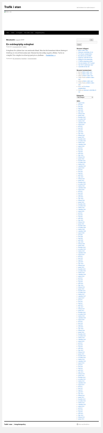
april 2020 (80, 240)
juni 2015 (80, 345)
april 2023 (80, 175)
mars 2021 (80, 220)
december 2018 (81, 269)
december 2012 (81, 399)
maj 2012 (80, 411)
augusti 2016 (81, 319)
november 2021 (82, 206)
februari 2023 (81, 178)
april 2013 (80, 392)
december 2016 (81, 312)
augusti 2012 (81, 406)
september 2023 (82, 166)
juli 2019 (80, 256)
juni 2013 (80, 388)
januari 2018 (81, 289)
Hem (7, 33)
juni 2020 (80, 236)
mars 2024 (80, 155)
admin (25, 47)
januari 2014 (81, 375)
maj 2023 (80, 173)
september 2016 (82, 318)
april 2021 (80, 218)
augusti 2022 (81, 189)
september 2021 (82, 209)
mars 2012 (80, 415)
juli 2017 (80, 299)
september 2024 (82, 144)
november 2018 (82, 271)
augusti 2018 (81, 276)
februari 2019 (81, 265)
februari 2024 (81, 157)
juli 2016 (80, 321)
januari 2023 (81, 180)
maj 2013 (80, 390)
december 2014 (81, 355)
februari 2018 (81, 287)
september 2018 (82, 274)
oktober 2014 (81, 359)
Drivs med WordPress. (84, 424)
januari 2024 (81, 159)
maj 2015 (80, 346)
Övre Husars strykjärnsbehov (85, 54)
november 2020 (82, 227)
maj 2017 (80, 303)
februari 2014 (81, 373)
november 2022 (82, 184)
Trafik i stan (12, 7)
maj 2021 (80, 216)
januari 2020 (81, 245)
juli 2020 (80, 234)
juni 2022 (80, 193)
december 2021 (81, 204)
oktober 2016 (81, 316)
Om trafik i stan (28, 33)
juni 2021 (80, 215)
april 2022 (80, 196)
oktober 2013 (81, 381)
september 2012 (82, 404)
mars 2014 (80, 372)
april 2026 (80, 110)
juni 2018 (80, 280)
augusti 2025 (81, 124)
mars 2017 (80, 307)
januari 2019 (81, 267)
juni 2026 (80, 106)
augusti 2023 (81, 168)
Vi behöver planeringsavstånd (85, 61)
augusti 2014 (81, 363)
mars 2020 (80, 242)
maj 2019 (80, 260)
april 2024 (80, 153)
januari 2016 (81, 332)
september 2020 (82, 231)
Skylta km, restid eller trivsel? (85, 57)
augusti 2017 (81, 298)
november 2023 (82, 162)
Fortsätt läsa (51, 55)
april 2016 (80, 327)
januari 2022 (81, 202)
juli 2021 (80, 213)
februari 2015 (81, 352)
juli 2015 (80, 343)
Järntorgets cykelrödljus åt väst (85, 52)
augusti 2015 (81, 341)
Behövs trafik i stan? (83, 50)
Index (12, 33)
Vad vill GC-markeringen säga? (85, 65)
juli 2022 (80, 191)
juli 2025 (80, 126)
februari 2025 (81, 135)
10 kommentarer (32, 58)
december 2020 (81, 225)
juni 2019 (80, 258)
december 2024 (81, 139)
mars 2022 (80, 198)
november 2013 (82, 379)
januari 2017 (81, 310)
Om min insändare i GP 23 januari (86, 63)
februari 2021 (81, 222)
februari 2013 (81, 395)
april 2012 (80, 413)
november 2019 (82, 249)
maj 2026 (80, 108)
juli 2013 (80, 386)
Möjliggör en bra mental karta (85, 59)
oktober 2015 (81, 337)
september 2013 (82, 383)
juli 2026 (80, 104)
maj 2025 (80, 130)
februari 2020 (81, 243)
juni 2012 (80, 410)
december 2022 (81, 182)
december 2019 (81, 247)
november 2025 (82, 119)
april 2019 (80, 262)
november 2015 (82, 336)
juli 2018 (80, 278)
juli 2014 (80, 364)
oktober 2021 (81, 207)
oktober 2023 (81, 164)
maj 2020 (80, 238)
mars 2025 (80, 133)
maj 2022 (80, 195)
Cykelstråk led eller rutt (83, 66)
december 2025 (81, 117)
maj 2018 (80, 281)
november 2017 (82, 292)
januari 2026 (81, 115)
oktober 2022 (81, 186)
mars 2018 (80, 285)
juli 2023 (80, 169)
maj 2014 (80, 368)
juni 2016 (80, 323)
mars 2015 (80, 350)
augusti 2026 (81, 103)
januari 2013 (81, 397)
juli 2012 (80, 408)
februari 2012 (81, 417)
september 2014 (82, 361)
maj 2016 (80, 325)
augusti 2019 (81, 254)
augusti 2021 (81, 211)
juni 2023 (80, 171)
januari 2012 (81, 419)
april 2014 (80, 370)
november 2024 (82, 140)
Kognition (24, 58)
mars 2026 (80, 112)
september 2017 (82, 296)
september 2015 (82, 339)
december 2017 (81, 290)
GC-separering (17, 58)
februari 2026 (81, 113)
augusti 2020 (81, 233)
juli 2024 (80, 148)
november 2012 (82, 401)
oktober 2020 (81, 229)
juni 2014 (80, 366)
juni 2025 (80, 128)
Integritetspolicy (40, 33)
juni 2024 (80, 150)
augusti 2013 (81, 384)
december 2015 (81, 334)
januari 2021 (81, 224)
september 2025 (82, 122)
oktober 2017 (81, 294)
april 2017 (80, 305)
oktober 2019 (81, 251)
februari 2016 (81, 330)
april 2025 (80, 131)
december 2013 (81, 377)
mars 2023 (80, 177)
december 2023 (81, 160)
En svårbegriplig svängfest (20, 44)
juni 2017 (80, 301)
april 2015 (80, 348)
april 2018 (80, 283)
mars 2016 (80, 328)
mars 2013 (80, 393)
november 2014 (82, 357)
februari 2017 (81, 308)
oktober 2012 (81, 402)
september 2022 (82, 187)
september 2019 (82, 252)
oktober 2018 (81, 272)
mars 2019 (80, 263)
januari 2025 (81, 137)
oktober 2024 (81, 142)
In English (19, 33)
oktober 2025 (81, 121)
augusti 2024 (81, 146)
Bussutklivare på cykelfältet (84, 55)
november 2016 (82, 314)
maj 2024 (80, 151)
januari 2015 (81, 354)
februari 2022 (81, 200)
